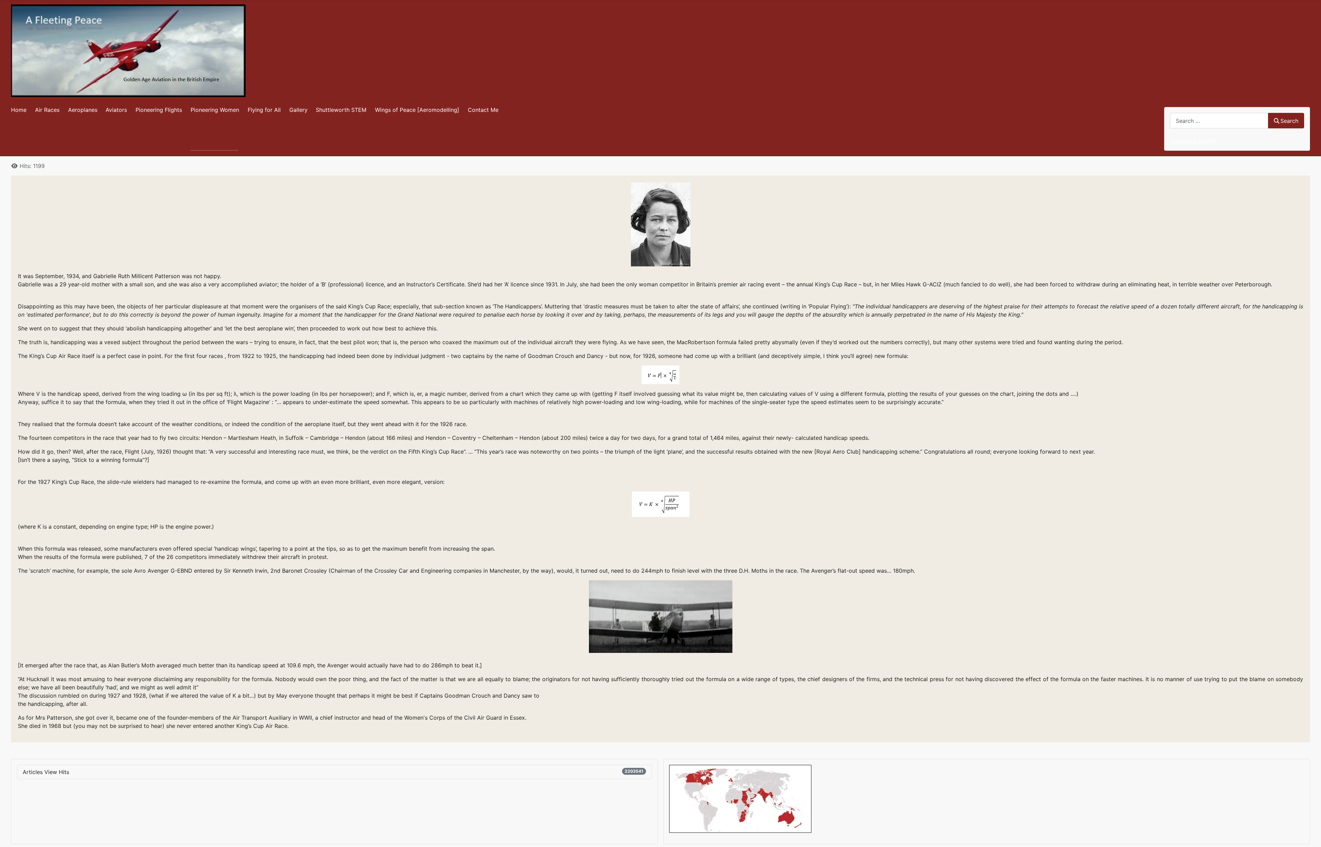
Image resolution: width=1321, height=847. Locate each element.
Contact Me (483, 109)
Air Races (47, 109)
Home (18, 109)
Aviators (116, 109)
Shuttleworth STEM (341, 109)
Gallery (298, 109)
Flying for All (264, 109)
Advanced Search (1193, 140)
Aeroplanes (82, 109)
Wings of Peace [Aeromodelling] (417, 109)
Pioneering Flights (159, 109)
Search (1289, 120)
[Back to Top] (1308, 834)
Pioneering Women (215, 109)
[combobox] (1219, 120)
